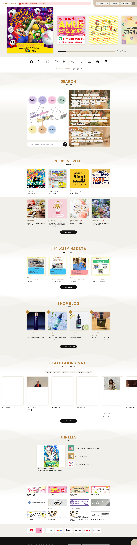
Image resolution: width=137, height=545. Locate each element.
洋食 (79, 115)
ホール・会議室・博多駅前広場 (79, 138)
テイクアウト (97, 118)
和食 (74, 115)
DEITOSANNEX (32, 99)
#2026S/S (81, 372)
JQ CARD (81, 141)
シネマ (91, 135)
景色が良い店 (81, 123)
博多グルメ (75, 118)
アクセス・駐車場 (87, 132)
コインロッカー (98, 141)
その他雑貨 (75, 103)
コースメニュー (103, 120)
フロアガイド (75, 135)
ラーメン (82, 118)
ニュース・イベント (76, 132)
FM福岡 (74, 141)
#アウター (65, 372)
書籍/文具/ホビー (101, 100)
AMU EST (52, 100)
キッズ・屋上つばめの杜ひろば (95, 138)
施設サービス (96, 132)
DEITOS (42, 100)
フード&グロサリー (85, 103)
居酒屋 (104, 118)
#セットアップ (57, 372)
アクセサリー (96, 97)
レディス (74, 94)
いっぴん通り (52, 129)
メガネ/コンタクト (76, 100)
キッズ (87, 94)
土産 (99, 103)
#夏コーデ (89, 372)
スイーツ (89, 118)
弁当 (93, 103)
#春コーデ (73, 372)
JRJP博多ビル (61, 99)
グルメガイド (84, 135)
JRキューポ (89, 141)
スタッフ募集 (75, 144)
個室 (74, 123)
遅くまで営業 (93, 120)
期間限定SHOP (95, 94)
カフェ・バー (96, 115)
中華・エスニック (87, 115)
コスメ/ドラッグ (87, 97)
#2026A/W (48, 372)
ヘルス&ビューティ (76, 97)
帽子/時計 (86, 100)
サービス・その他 (76, 106)
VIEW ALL (68, 232)
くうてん (42, 129)
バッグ (92, 100)
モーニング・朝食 (84, 120)
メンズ (81, 94)
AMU (32, 129)
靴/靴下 (104, 97)
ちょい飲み (75, 120)
